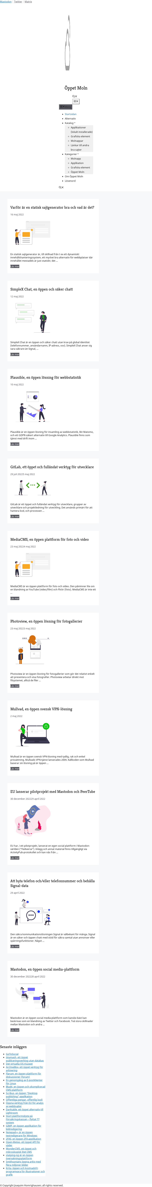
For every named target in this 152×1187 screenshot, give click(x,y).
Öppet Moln (76, 88)
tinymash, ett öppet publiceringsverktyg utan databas (25, 1059)
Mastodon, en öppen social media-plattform (44, 969)
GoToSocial (12, 1054)
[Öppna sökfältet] (74, 96)
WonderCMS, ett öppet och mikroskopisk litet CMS (21, 1150)
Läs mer (14, 266)
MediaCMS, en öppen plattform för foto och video (49, 539)
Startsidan (70, 114)
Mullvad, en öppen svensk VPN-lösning (41, 709)
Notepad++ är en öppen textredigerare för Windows (21, 1134)
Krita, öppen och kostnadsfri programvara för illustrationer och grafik (25, 1171)
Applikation (77, 163)
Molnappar (77, 140)
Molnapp (76, 158)
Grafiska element (80, 136)
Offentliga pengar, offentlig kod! (24, 1099)
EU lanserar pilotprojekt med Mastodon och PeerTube (52, 791)
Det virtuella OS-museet (19, 1063)
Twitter (18, 1)
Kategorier (71, 154)
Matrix (28, 1)
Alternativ (70, 118)
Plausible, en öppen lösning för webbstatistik (45, 377)
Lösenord (70, 180)
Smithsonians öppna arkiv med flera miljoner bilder (23, 1163)
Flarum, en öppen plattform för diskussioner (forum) (23, 1075)
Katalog (69, 123)
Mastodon (6, 1)
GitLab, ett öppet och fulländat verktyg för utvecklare (52, 467)
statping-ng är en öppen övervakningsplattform (19, 1157)
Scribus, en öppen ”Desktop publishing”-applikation (21, 1095)
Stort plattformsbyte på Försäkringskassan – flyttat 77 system (22, 1119)
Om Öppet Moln (74, 176)
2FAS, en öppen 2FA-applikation (23, 1138)
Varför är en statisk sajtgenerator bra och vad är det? (52, 207)
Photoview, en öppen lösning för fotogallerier (46, 621)
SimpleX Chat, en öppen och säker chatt (41, 289)
